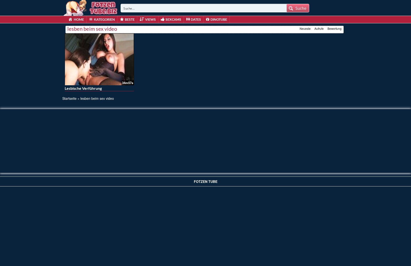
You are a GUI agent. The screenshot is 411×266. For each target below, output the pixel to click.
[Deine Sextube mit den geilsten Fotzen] (91, 7)
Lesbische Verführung (83, 88)
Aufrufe (319, 28)
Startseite (69, 98)
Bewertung (335, 28)
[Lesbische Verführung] (99, 59)
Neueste (305, 28)
